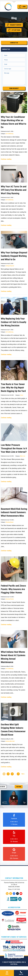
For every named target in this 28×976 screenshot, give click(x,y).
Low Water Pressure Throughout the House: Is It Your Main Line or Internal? (14, 448)
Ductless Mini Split (10, 741)
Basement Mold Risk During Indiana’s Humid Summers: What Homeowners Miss (14, 512)
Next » (23, 774)
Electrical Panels (10, 599)
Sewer (21, 395)
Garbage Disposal (10, 265)
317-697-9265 (16, 30)
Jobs (24, 7)
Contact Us (14, 43)
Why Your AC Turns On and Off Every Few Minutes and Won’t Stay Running (13, 190)
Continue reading (6, 159)
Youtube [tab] (18, 786)
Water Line (22, 456)
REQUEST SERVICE (15, 25)
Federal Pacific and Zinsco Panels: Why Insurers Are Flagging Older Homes (13, 589)
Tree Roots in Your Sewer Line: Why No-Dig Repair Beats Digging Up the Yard (13, 387)
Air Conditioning (9, 133)
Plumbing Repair (10, 522)
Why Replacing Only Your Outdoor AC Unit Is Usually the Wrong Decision (13, 322)
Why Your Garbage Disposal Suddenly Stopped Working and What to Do (14, 256)
